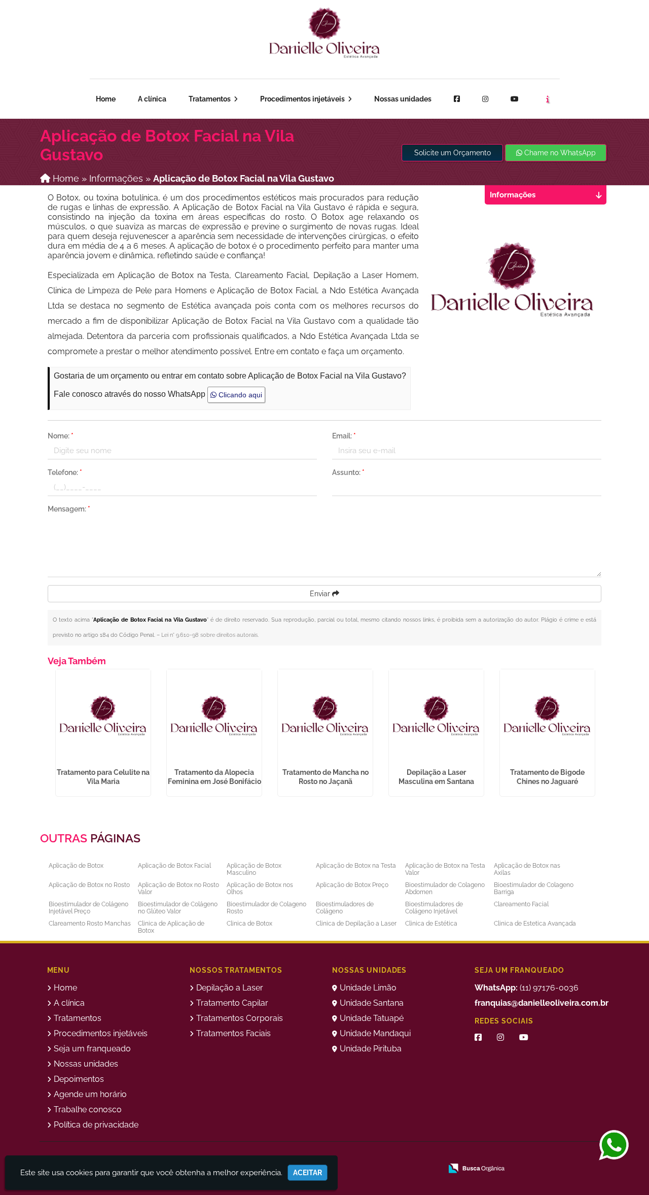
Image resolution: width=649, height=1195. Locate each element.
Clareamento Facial (521, 904)
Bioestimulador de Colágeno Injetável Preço (88, 908)
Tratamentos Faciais (233, 1033)
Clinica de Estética (431, 923)
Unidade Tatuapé (372, 1018)
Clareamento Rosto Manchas (90, 923)
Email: (344, 436)
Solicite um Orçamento (452, 153)
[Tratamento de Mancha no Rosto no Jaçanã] (325, 716)
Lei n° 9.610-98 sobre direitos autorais (209, 635)
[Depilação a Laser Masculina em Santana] (436, 716)
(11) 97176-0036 (527, 988)
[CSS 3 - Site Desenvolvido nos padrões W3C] (453, 1154)
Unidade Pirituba (371, 1048)
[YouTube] (523, 1037)
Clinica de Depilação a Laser (356, 923)
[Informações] (547, 99)
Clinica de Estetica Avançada (535, 923)
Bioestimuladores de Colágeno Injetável (434, 908)
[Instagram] (485, 99)
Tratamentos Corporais (239, 1018)
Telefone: (65, 472)
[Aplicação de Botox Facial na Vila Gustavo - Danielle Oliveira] (324, 33)
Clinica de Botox (249, 923)
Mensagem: (69, 509)
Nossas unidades (402, 99)
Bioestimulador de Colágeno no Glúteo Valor (178, 908)
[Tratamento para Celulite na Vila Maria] (103, 716)
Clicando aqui (239, 395)
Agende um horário (552, 33)
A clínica (152, 99)
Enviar (321, 594)
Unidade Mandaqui (375, 1033)
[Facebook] (457, 99)
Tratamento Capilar (232, 1003)
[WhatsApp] (610, 1146)
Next (601, 735)
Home (106, 99)
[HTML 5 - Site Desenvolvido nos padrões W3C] (418, 1154)
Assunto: (348, 472)
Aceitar (307, 1173)
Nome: (61, 436)
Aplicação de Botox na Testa (356, 865)
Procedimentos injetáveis (303, 99)
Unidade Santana (372, 1003)
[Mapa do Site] (391, 1154)
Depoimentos (79, 1079)
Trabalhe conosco (88, 1109)
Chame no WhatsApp (559, 153)
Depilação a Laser (229, 988)
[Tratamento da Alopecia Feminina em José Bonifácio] (214, 716)
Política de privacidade (96, 1125)
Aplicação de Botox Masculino (254, 869)
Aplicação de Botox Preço (352, 885)
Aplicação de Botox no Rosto (89, 885)
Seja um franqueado (117, 35)
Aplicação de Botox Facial (174, 865)
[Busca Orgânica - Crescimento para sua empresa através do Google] (476, 1167)
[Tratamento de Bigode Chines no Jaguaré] (547, 716)
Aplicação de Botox (76, 865)
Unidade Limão (368, 988)
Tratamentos (210, 99)
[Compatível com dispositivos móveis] (488, 1154)
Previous (40, 735)
